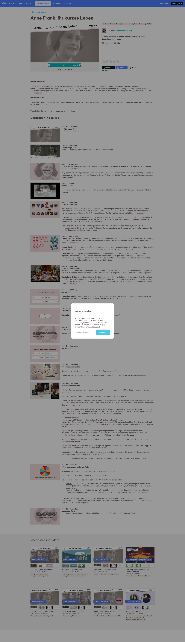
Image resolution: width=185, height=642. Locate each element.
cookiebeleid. (94, 327)
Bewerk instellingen (82, 332)
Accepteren (102, 332)
